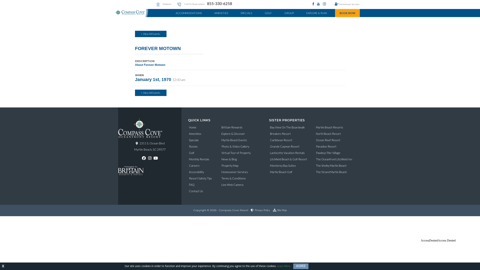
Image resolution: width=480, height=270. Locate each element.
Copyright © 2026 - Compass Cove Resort (220, 210)
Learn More (283, 266)
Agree (301, 266)
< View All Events (150, 33)
